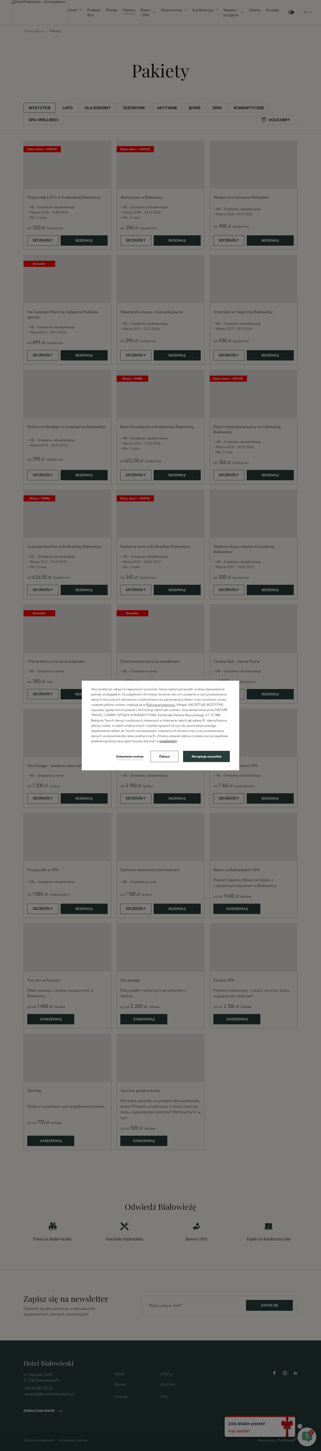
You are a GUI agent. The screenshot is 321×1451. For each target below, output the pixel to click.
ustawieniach (168, 741)
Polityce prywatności (160, 705)
